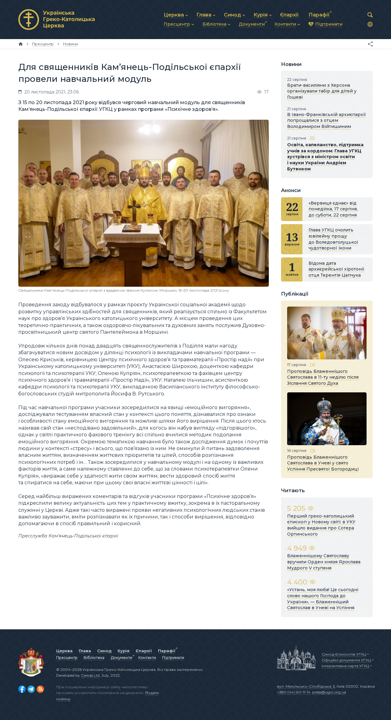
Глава (85, 650)
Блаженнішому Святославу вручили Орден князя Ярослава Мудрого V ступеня (323, 561)
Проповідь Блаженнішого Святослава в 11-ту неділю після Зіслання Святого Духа (323, 377)
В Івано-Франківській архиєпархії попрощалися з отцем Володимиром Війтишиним (326, 120)
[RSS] (40, 689)
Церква (64, 650)
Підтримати (173, 657)
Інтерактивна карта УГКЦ (345, 666)
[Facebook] (22, 689)
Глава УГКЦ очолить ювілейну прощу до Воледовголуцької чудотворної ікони (333, 239)
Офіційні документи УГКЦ (346, 660)
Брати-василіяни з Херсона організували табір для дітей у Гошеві (321, 91)
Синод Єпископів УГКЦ (344, 654)
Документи (121, 657)
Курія (124, 650)
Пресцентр (67, 657)
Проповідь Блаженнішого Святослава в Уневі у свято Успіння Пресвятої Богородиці (323, 462)
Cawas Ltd (90, 675)
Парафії (166, 650)
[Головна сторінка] (20, 44)
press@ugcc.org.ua (329, 692)
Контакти (147, 657)
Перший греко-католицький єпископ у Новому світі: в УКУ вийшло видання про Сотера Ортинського (321, 525)
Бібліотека (94, 657)
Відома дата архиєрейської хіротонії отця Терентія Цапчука (336, 269)
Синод (104, 650)
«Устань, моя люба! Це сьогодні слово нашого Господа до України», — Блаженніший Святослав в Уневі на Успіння (322, 598)
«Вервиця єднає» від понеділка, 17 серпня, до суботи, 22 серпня (333, 209)
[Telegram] (31, 689)
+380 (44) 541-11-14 (293, 692)
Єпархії (144, 650)
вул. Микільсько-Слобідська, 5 (306, 686)
